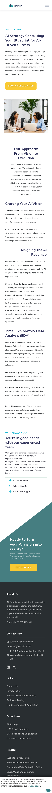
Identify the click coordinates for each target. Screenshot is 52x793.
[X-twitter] (14, 667)
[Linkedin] (8, 667)
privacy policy (33, 785)
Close (48, 790)
